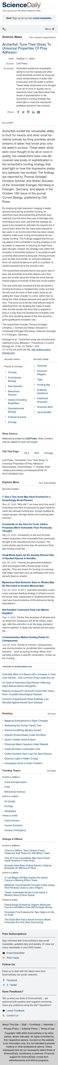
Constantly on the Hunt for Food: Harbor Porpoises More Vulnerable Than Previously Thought (27, 527)
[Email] (38, 112)
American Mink (45, 407)
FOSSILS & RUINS (10, 815)
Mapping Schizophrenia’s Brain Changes (26, 720)
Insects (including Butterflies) (17, 401)
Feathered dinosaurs (42, 400)
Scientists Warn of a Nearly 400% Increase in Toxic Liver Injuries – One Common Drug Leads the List (29, 675)
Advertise (48, 1024)
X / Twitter (12, 985)
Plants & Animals (13, 366)
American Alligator (42, 372)
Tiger (40, 379)
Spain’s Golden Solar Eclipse (20, 739)
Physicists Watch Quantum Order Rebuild (26, 744)
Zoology (12, 422)
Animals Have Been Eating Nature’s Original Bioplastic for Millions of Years (27, 867)
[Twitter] (23, 112)
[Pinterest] (28, 112)
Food (7, 786)
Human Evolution (13, 825)
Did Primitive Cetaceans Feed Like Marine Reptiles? (25, 611)
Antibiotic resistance (42, 391)
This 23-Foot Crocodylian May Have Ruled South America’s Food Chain (27, 859)
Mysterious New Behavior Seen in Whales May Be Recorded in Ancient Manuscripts (28, 584)
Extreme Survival (17, 417)
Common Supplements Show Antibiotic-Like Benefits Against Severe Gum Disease (25, 700)
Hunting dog (43, 384)
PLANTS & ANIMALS (11, 777)
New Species (15, 386)
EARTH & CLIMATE (10, 796)
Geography (10, 811)
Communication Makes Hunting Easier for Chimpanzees (25, 638)
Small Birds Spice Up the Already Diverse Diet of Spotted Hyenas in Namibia (28, 556)
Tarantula (42, 365)
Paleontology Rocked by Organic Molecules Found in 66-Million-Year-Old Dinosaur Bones (28, 906)
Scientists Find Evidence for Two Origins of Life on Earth (29, 913)
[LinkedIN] (33, 112)
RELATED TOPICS (12, 359)
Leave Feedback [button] (15, 1010)
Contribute (34, 1024)
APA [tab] (36, 453)
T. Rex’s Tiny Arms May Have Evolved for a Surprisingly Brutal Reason (26, 498)
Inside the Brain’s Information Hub (22, 749)
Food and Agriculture (15, 782)
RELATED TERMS (40, 359)
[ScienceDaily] (21, 5)
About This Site (10, 1024)
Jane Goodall (44, 412)
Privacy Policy (11, 1028)
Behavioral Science (13, 393)
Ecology (8, 806)
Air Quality (9, 801)
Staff (24, 1024)
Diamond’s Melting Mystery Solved (22, 730)
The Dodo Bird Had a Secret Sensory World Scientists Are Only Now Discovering (27, 921)
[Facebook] (18, 112)
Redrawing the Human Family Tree (22, 725)
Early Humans (11, 820)
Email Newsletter (16, 953)
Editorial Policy (30, 1028)
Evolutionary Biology (14, 379)
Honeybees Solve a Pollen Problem (23, 763)
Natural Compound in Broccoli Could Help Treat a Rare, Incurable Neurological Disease (28, 692)
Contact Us (12, 1015)
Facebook (12, 980)
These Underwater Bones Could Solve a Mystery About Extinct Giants (25, 894)
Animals (12, 372)
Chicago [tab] (48, 453)
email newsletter (42, 18)
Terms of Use (47, 1028)
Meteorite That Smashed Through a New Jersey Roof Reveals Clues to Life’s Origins (29, 886)
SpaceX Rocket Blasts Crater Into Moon (25, 735)
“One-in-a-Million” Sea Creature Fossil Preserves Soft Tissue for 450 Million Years (27, 852)
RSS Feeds (13, 957)
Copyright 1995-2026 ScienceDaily (23, 1033)
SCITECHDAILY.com (23, 666)
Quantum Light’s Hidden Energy (21, 758)
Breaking (7, 713)
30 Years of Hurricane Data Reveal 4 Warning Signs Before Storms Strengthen (26, 684)
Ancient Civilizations (15, 830)
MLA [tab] (26, 453)
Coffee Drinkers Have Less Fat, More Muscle (28, 753)
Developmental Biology (16, 410)
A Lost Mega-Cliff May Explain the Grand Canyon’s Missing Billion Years (25, 879)
